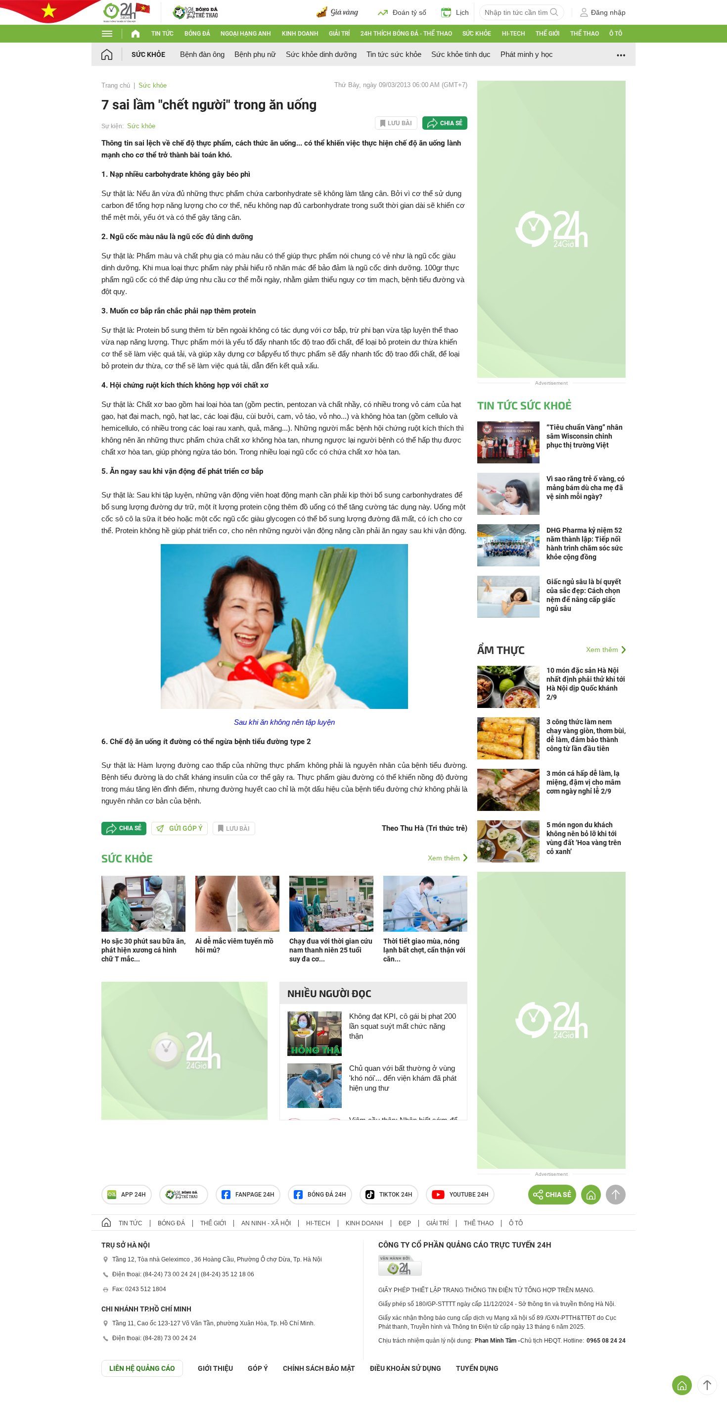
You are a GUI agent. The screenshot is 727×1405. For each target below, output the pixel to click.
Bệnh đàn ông (202, 54)
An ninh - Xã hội (266, 1223)
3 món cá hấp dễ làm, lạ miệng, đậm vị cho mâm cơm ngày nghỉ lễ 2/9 (583, 782)
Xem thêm (444, 858)
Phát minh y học (526, 54)
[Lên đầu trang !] (707, 1385)
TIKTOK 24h (395, 1194)
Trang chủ (115, 85)
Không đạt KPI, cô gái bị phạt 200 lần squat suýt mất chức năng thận (402, 1026)
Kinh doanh (300, 33)
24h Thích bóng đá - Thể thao (406, 33)
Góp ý (258, 1368)
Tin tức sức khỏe (393, 54)
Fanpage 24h (254, 1194)
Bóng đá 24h (327, 1194)
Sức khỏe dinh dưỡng (321, 54)
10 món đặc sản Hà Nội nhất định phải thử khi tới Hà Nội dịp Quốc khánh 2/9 (585, 683)
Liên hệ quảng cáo (142, 1368)
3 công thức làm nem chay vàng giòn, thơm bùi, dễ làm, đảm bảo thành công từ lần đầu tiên (586, 735)
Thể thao (584, 33)
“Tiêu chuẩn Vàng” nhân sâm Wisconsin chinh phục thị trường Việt (584, 436)
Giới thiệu (215, 1368)
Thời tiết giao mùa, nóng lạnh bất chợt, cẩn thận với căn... (424, 950)
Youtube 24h (469, 1194)
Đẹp (405, 1223)
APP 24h (133, 1194)
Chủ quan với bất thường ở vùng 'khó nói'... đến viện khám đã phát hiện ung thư (402, 1078)
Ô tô (615, 33)
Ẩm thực (501, 649)
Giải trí (339, 33)
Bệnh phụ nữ (255, 54)
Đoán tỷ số (409, 12)
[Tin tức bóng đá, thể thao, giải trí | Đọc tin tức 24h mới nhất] (126, 11)
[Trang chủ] (116, 54)
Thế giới (547, 33)
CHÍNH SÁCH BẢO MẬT (319, 1368)
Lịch (462, 12)
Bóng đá (197, 33)
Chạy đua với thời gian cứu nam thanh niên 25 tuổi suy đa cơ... (330, 950)
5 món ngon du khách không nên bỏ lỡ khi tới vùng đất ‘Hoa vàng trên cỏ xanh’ (583, 838)
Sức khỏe (476, 33)
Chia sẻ (451, 123)
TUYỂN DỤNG (477, 1368)
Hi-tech (513, 33)
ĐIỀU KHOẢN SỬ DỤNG (405, 1368)
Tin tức (162, 33)
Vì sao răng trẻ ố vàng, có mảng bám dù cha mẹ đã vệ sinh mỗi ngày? (585, 488)
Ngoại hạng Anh (246, 33)
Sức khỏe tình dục (461, 54)
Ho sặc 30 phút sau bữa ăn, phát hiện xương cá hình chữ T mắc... (143, 950)
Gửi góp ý (186, 828)
